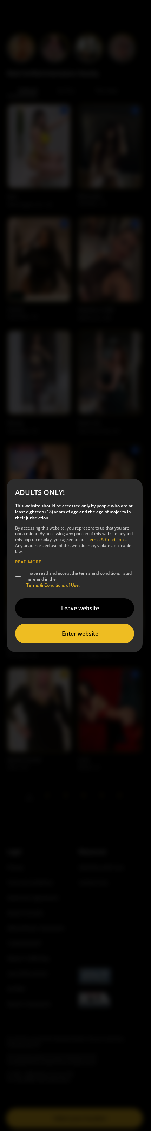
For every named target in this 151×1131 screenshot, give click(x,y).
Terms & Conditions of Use (52, 585)
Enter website (80, 633)
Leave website (80, 608)
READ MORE (28, 562)
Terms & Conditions (106, 540)
